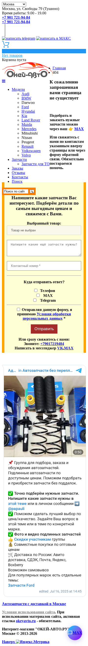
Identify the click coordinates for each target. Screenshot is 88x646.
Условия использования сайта (28, 612)
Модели (18, 89)
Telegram (47, 300)
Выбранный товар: (44, 223)
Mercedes (29, 129)
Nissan (27, 138)
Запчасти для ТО (36, 164)
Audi (25, 94)
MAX (79, 129)
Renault (27, 146)
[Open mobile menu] (3, 81)
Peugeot (28, 142)
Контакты (20, 177)
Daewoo (28, 102)
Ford (25, 107)
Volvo (26, 155)
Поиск (17, 181)
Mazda (27, 124)
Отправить (44, 329)
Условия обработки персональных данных (47, 316)
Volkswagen (31, 151)
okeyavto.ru (26, 621)
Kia (24, 116)
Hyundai (28, 111)
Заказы (17, 168)
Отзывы (18, 173)
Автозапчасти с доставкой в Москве (34, 604)
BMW (26, 98)
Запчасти (19, 159)
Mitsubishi (30, 133)
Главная (59, 68)
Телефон (47, 291)
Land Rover (31, 120)
